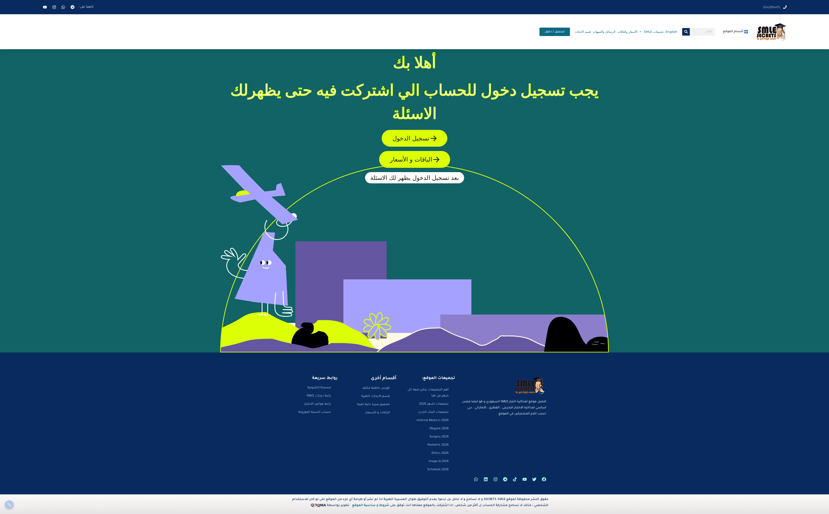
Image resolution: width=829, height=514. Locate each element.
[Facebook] (544, 479)
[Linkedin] (485, 479)
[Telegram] (505, 479)
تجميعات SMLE (654, 32)
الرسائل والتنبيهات (604, 32)
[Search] (686, 32)
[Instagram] (495, 479)
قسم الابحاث (583, 32)
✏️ (9, 504)
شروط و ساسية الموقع (370, 505)
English (671, 32)
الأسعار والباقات (627, 32)
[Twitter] (534, 479)
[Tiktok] (515, 479)
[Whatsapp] (476, 479)
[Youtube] (524, 479)
